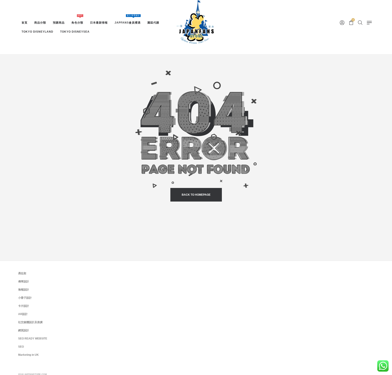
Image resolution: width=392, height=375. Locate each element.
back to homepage (196, 194)
